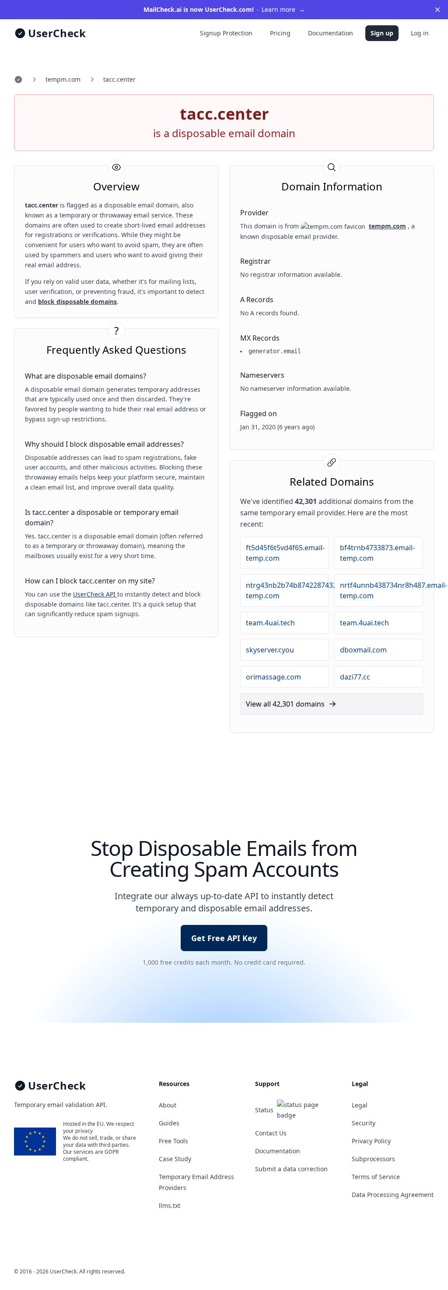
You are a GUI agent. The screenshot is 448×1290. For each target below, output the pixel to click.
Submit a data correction (291, 1169)
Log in (420, 33)
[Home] (18, 79)
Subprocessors (373, 1159)
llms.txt (169, 1205)
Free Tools (173, 1141)
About (167, 1105)
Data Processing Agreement (393, 1194)
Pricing (280, 33)
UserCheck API (95, 594)
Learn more (224, 9)
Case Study (175, 1159)
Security (363, 1123)
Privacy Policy (371, 1141)
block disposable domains (77, 301)
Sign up (382, 33)
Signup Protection (226, 33)
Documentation (330, 33)
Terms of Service (376, 1177)
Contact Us (271, 1133)
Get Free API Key (224, 938)
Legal (360, 1105)
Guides (169, 1123)
